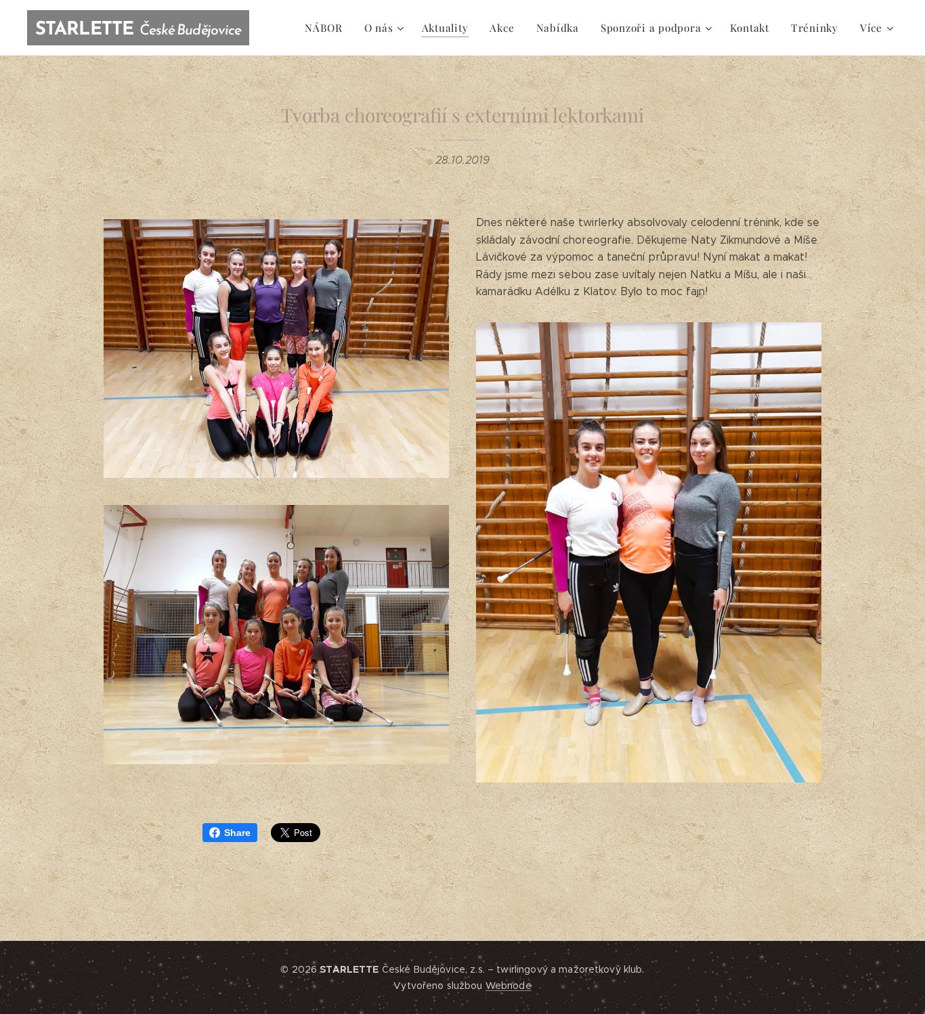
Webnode (509, 985)
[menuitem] (327, 28)
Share (237, 832)
